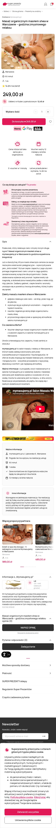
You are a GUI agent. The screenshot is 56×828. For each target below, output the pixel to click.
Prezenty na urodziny (33, 11)
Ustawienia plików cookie (28, 820)
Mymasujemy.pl (15, 17)
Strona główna (17, 11)
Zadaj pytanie (28, 646)
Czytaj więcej (8, 607)
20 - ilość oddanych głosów (37, 585)
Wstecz (6, 11)
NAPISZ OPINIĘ (28, 627)
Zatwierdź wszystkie (28, 811)
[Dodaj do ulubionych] (50, 121)
